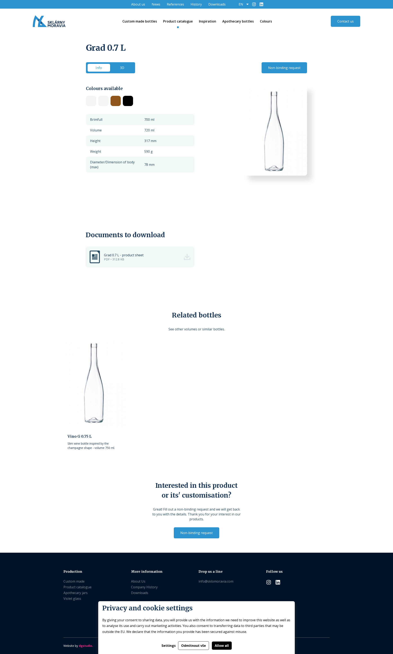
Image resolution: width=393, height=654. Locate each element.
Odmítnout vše (193, 645)
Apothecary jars (75, 593)
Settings (168, 645)
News (156, 4)
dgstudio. (86, 646)
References (175, 4)
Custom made (74, 581)
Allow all (222, 645)
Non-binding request (284, 68)
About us (138, 4)
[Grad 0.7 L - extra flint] (103, 101)
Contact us (345, 21)
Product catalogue (77, 587)
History (196, 4)
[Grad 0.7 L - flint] (91, 101)
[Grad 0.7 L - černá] (128, 101)
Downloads (217, 4)
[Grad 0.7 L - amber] (116, 101)
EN (241, 4)
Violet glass (72, 598)
